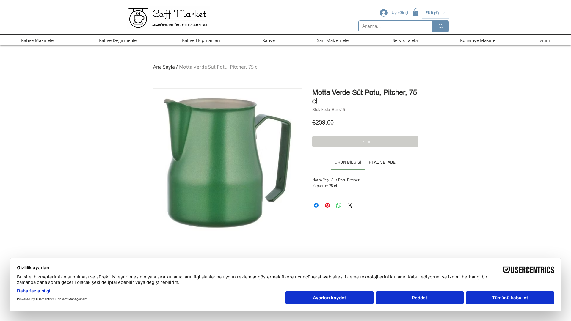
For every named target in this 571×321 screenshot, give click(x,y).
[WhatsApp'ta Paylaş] (338, 205)
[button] (415, 12)
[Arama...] (440, 26)
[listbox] (435, 13)
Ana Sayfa (164, 67)
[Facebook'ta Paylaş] (316, 205)
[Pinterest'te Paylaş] (327, 205)
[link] (348, 162)
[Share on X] (350, 205)
